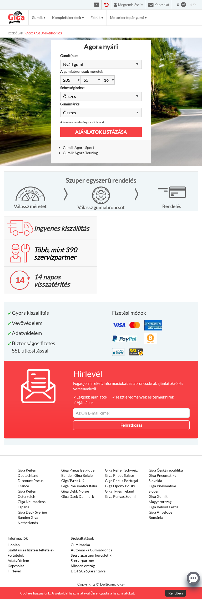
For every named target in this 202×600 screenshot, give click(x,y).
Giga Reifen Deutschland (28, 473)
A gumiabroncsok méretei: (81, 71)
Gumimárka (80, 544)
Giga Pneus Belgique (77, 470)
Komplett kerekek (66, 17)
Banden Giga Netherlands (28, 520)
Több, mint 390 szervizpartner (55, 253)
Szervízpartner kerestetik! (92, 555)
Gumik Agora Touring (80, 153)
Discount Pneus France (30, 483)
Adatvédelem (18, 560)
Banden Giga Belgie (77, 475)
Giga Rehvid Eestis (163, 507)
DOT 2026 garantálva (88, 571)
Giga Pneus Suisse (119, 475)
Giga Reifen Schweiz (121, 470)
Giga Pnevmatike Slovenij (162, 488)
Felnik (95, 17)
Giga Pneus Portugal (121, 480)
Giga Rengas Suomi (120, 496)
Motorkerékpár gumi (127, 17)
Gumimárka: (70, 104)
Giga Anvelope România (160, 515)
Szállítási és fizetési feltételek (31, 550)
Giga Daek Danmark (77, 496)
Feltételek (16, 555)
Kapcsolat (16, 565)
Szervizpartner (82, 560)
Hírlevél (14, 571)
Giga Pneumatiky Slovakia (162, 478)
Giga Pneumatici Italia (79, 486)
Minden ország (83, 565)
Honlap (14, 544)
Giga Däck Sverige (32, 512)
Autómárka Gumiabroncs (91, 550)
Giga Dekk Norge (75, 491)
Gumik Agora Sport (78, 147)
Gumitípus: (69, 55)
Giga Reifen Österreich (27, 494)
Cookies (26, 593)
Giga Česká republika (166, 470)
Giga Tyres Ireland (119, 491)
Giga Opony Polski (120, 486)
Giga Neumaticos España (32, 504)
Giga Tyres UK (72, 480)
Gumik (37, 17)
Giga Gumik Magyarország (160, 499)
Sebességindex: (72, 87)
